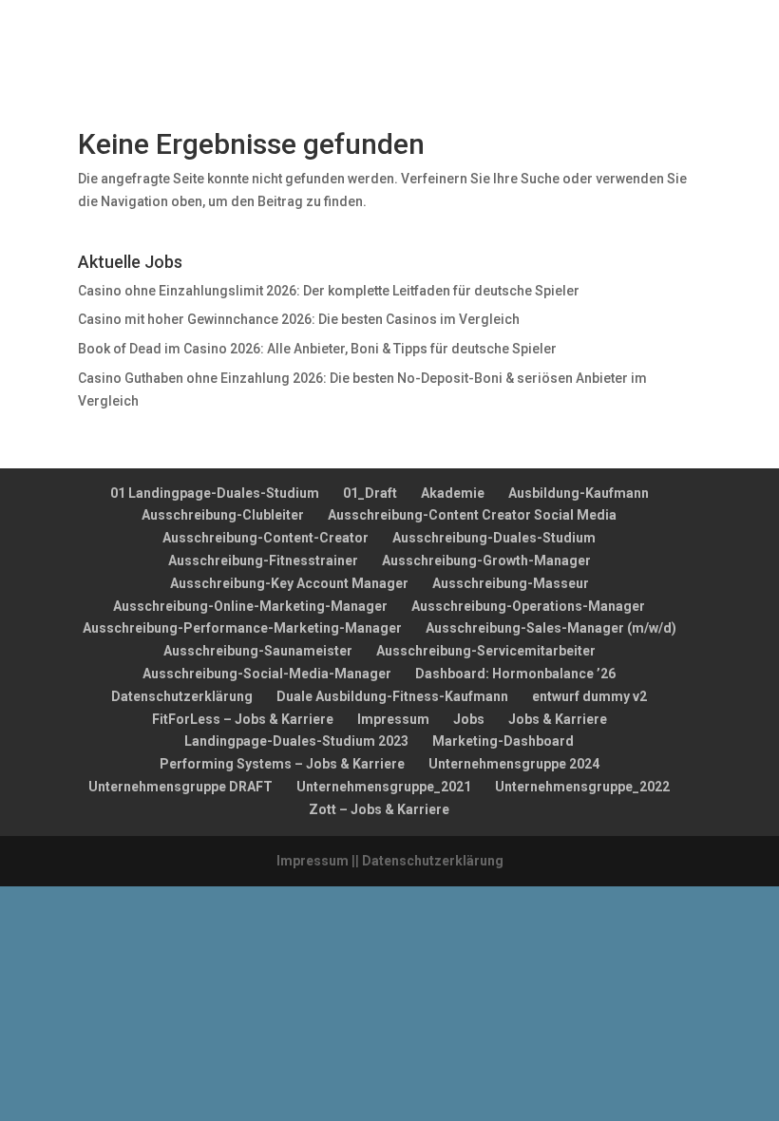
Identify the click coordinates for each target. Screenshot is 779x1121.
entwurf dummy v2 (589, 696)
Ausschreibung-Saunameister (257, 650)
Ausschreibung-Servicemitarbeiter (486, 650)
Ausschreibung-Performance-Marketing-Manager (242, 628)
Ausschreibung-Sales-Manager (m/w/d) (551, 628)
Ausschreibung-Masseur (510, 583)
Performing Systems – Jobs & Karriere (282, 763)
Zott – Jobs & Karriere (379, 809)
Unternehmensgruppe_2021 (383, 786)
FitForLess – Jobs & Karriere (242, 719)
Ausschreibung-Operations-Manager (528, 606)
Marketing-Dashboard (503, 741)
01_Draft (370, 493)
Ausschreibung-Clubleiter (223, 514)
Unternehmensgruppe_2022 (582, 786)
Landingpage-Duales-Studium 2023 (296, 741)
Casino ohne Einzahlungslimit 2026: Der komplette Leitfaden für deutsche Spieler (329, 290)
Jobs (468, 719)
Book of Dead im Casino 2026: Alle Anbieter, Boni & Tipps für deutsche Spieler (317, 348)
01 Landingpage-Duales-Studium (214, 493)
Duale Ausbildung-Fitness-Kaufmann (392, 696)
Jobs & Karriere (557, 719)
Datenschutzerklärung (182, 696)
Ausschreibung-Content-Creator (265, 537)
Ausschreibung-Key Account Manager (289, 583)
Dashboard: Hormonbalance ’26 (515, 673)
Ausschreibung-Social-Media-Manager (266, 673)
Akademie (452, 493)
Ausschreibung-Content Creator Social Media (472, 514)
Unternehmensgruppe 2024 (513, 763)
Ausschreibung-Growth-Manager (486, 560)
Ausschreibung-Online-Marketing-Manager (250, 606)
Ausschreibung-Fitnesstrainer (263, 560)
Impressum (393, 719)
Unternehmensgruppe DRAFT (180, 786)
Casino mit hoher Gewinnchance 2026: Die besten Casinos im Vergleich (299, 319)
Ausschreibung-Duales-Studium (494, 537)
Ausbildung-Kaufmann (578, 493)
